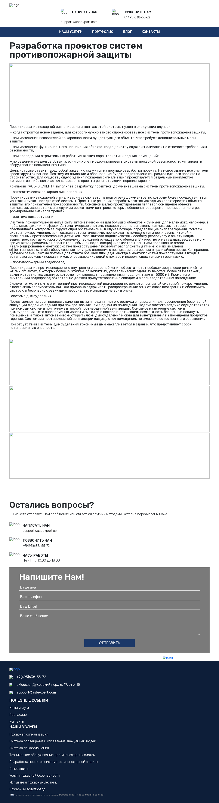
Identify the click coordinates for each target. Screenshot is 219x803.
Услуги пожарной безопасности (34, 775)
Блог (127, 32)
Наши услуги (70, 32)
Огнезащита (18, 769)
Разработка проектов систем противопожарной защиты (53, 762)
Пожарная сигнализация (28, 734)
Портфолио (102, 32)
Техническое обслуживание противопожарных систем (52, 755)
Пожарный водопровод (27, 789)
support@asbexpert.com (79, 22)
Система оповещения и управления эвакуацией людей (52, 741)
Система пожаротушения (29, 748)
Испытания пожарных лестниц (33, 782)
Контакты (151, 32)
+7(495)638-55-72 (136, 17)
